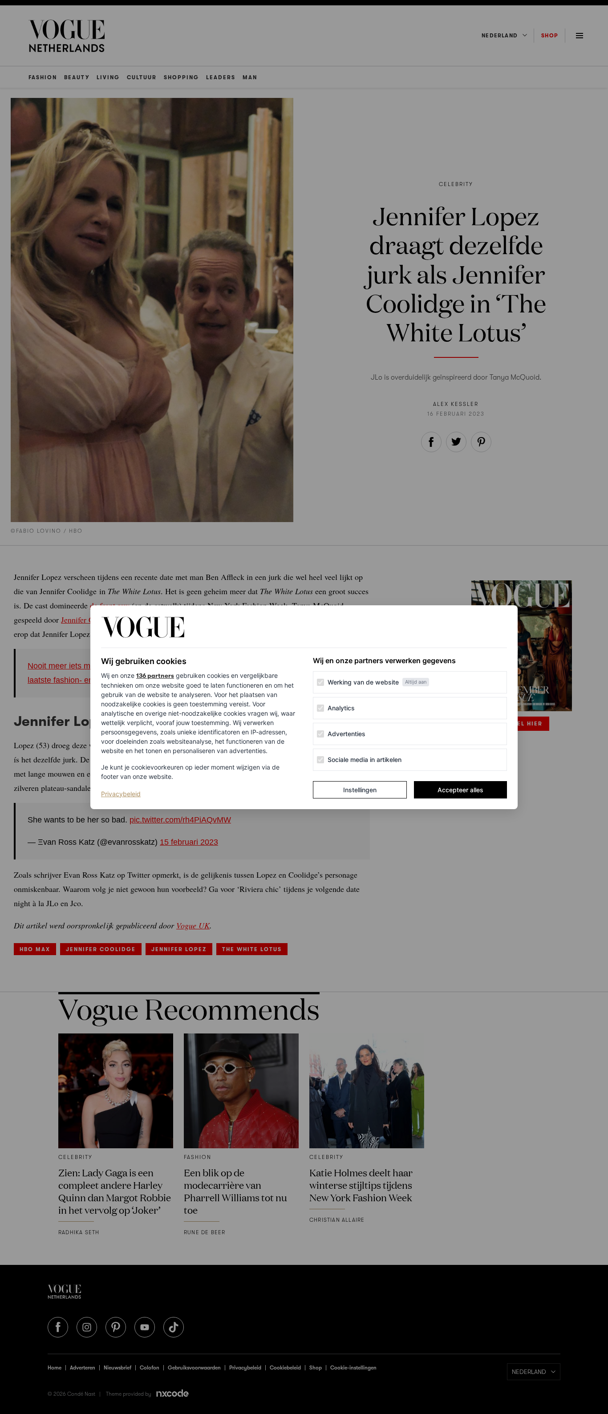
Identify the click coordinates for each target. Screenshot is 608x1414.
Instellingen (360, 790)
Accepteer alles (460, 790)
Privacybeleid (121, 794)
